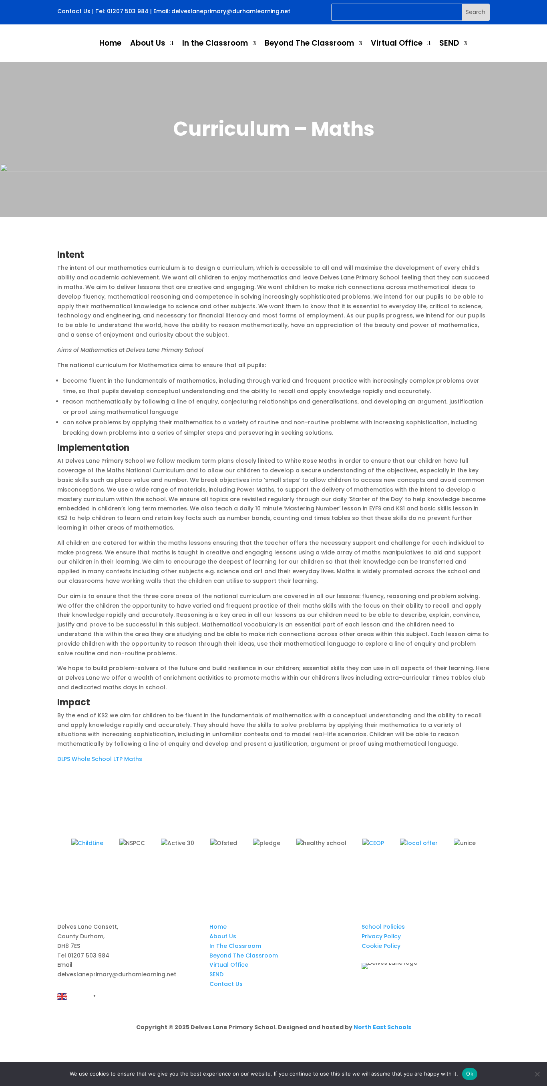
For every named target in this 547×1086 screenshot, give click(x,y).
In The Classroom (235, 946)
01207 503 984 (128, 11)
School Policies (383, 927)
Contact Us (73, 11)
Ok (469, 1073)
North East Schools (382, 1027)
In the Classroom (215, 43)
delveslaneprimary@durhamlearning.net (230, 11)
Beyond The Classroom (309, 43)
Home (110, 43)
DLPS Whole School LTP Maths (99, 759)
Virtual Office (396, 43)
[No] (537, 1074)
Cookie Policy (381, 946)
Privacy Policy (381, 936)
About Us (147, 43)
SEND (449, 43)
